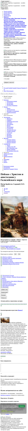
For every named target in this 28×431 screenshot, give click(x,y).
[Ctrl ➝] (7, 275)
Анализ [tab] (6, 193)
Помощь (3, 425)
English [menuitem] (10, 88)
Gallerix (7, 414)
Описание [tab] (7, 191)
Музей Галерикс (8, 97)
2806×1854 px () (11, 247)
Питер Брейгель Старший (13, 248)
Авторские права (5, 429)
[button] (8, 11)
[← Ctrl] (10, 264)
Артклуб (8, 114)
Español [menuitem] (14, 88)
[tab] (5, 188)
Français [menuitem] (19, 88)
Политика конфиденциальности (15, 428)
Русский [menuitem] (6, 88)
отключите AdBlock (6, 352)
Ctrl (15, 254)
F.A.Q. (7, 425)
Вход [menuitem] (5, 91)
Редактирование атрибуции (8, 246)
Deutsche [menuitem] (23, 88)
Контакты (16, 425)
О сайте (11, 425)
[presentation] (15, 194)
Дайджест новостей (9, 82)
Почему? (20, 310)
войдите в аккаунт (5, 395)
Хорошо (22, 406)
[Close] (1, 373)
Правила (14, 427)
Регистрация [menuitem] (10, 91)
